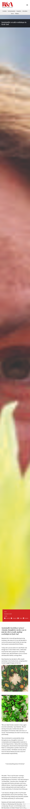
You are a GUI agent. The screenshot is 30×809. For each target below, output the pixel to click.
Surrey (12, 13)
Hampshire (18, 11)
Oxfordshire (24, 11)
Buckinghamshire (11, 11)
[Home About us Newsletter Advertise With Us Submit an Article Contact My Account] (27, 5)
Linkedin (26, 618)
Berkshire (5, 11)
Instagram (15, 618)
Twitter (20, 618)
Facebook (8, 618)
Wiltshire (17, 13)
